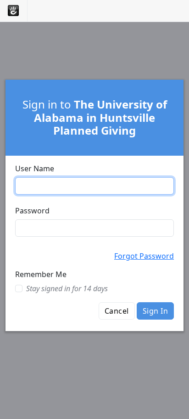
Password (32, 211)
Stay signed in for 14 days (67, 288)
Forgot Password (144, 256)
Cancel (117, 311)
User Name (34, 168)
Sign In (155, 311)
